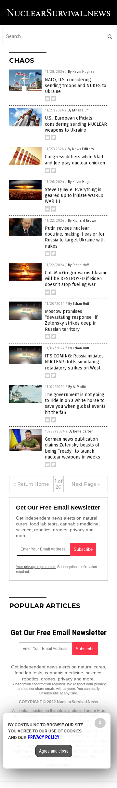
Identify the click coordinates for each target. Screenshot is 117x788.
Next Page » (86, 484)
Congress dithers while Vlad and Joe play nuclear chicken (75, 159)
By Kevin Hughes (81, 72)
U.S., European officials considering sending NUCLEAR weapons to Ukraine (76, 124)
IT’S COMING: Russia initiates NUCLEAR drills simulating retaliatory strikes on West (74, 361)
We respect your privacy (86, 684)
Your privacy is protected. (36, 567)
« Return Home (31, 484)
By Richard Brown (82, 220)
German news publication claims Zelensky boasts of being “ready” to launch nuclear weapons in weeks (72, 448)
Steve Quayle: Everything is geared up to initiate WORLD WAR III (74, 195)
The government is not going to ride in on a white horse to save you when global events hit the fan (75, 403)
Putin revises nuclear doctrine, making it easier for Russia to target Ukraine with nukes (75, 237)
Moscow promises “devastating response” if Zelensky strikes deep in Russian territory (71, 320)
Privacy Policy (43, 737)
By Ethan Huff (78, 110)
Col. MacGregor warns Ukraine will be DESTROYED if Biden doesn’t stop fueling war (76, 278)
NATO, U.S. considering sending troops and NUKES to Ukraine (75, 85)
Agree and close (54, 751)
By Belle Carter (81, 431)
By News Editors (81, 149)
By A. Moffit (77, 387)
